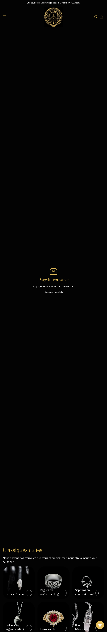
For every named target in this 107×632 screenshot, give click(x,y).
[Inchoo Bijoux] (53, 17)
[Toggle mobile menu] (22, 17)
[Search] (96, 17)
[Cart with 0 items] (101, 17)
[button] (101, 17)
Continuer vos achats (53, 292)
